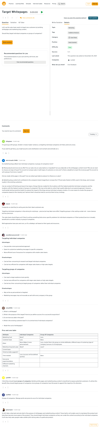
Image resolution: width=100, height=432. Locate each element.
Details (66, 23)
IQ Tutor (21, 23)
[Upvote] (3, 17)
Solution (13, 23)
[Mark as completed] (16, 17)
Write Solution (57, 23)
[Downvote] (8, 17)
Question (5, 23)
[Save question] (12, 17)
